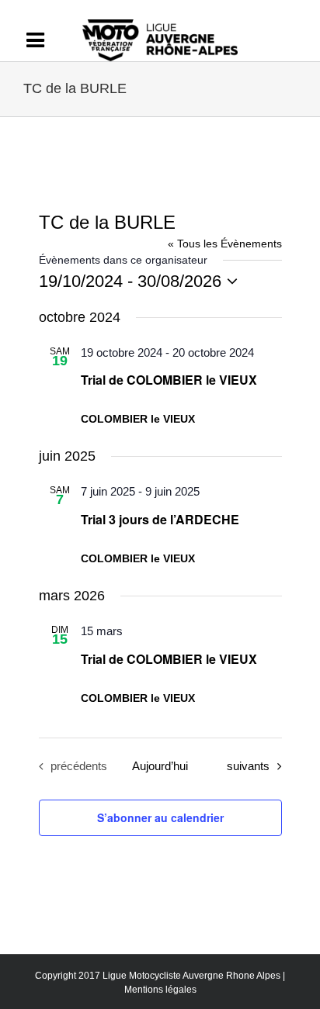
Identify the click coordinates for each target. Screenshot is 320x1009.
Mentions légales (160, 989)
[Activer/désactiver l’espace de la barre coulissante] (42, 40)
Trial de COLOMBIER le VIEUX (169, 380)
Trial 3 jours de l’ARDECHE (160, 519)
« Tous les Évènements (225, 243)
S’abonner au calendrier (160, 817)
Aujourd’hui (160, 765)
